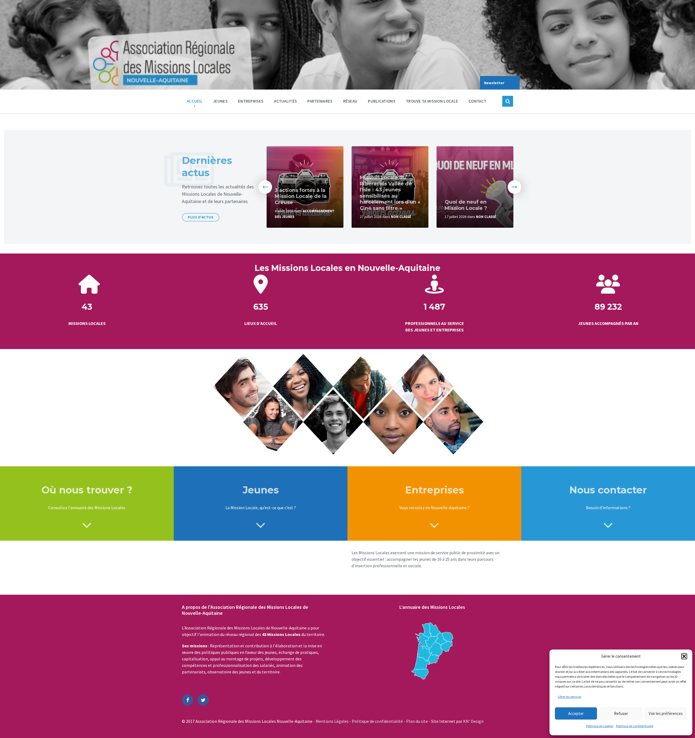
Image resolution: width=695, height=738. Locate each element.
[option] (305, 187)
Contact (477, 101)
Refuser (621, 713)
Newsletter (494, 82)
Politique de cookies (599, 726)
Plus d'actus (200, 217)
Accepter (576, 713)
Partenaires (319, 101)
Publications (381, 101)
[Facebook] (187, 700)
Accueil (195, 101)
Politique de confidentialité (634, 726)
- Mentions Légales (331, 721)
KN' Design (473, 721)
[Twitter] (203, 700)
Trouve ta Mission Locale (432, 101)
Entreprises (250, 101)
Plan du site (417, 721)
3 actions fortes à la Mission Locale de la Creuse (301, 196)
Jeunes (220, 101)
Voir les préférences (666, 713)
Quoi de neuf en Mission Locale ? (466, 205)
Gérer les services (569, 697)
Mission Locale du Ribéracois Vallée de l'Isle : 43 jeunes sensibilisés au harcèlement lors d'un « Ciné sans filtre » (390, 193)
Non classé (401, 216)
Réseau (350, 101)
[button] (684, 656)
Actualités (285, 101)
